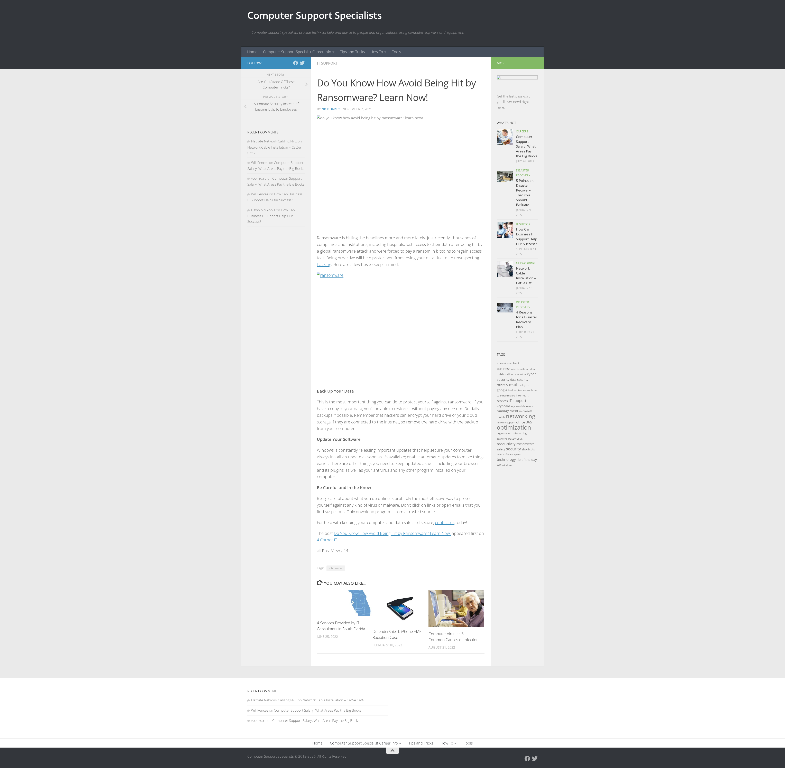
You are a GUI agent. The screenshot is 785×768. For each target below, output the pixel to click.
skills (499, 454)
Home (252, 51)
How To (376, 51)
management (507, 411)
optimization (335, 568)
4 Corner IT (327, 540)
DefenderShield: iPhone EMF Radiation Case (397, 634)
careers (522, 131)
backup (518, 363)
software (508, 454)
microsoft (525, 411)
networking (525, 263)
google (502, 390)
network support (506, 422)
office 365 (524, 422)
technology (506, 459)
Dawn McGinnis (263, 210)
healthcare (524, 390)
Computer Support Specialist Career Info (297, 51)
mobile (501, 417)
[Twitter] (302, 62)
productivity (506, 443)
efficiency (502, 385)
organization (504, 433)
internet (521, 395)
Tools (396, 51)
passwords (515, 438)
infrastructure (507, 395)
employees (523, 385)
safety (501, 449)
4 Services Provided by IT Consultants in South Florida (341, 625)
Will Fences (259, 162)
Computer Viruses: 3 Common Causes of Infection (453, 636)
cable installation (520, 369)
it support (327, 63)
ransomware (525, 444)
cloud (533, 369)
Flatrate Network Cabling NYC (274, 141)
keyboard (503, 406)
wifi (499, 465)
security (513, 449)
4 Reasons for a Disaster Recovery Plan (526, 319)
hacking (324, 264)
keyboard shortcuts (522, 406)
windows (507, 465)
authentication (504, 363)
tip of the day (527, 459)
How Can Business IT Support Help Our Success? (271, 216)
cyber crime (520, 374)
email (513, 385)
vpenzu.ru (259, 178)
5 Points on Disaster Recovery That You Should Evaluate (525, 192)
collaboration (505, 374)
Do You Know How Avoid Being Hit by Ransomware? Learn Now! (392, 533)
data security (519, 379)
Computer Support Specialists (314, 15)
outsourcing (519, 433)
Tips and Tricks (352, 51)
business (503, 368)
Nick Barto (331, 109)
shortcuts (528, 449)
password (502, 438)
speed (517, 454)
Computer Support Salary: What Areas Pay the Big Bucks (526, 146)
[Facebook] (295, 62)
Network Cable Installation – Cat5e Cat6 (526, 275)
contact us (444, 522)
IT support (517, 400)
